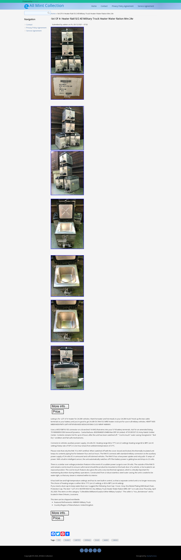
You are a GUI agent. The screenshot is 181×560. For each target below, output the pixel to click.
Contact (104, 6)
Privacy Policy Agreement (123, 6)
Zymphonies (152, 556)
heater (67, 540)
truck (97, 540)
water (106, 540)
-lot (59, 540)
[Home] (26, 8)
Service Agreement (146, 6)
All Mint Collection (47, 5)
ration (115, 540)
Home (94, 6)
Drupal (35, 1)
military (87, 540)
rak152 (77, 540)
